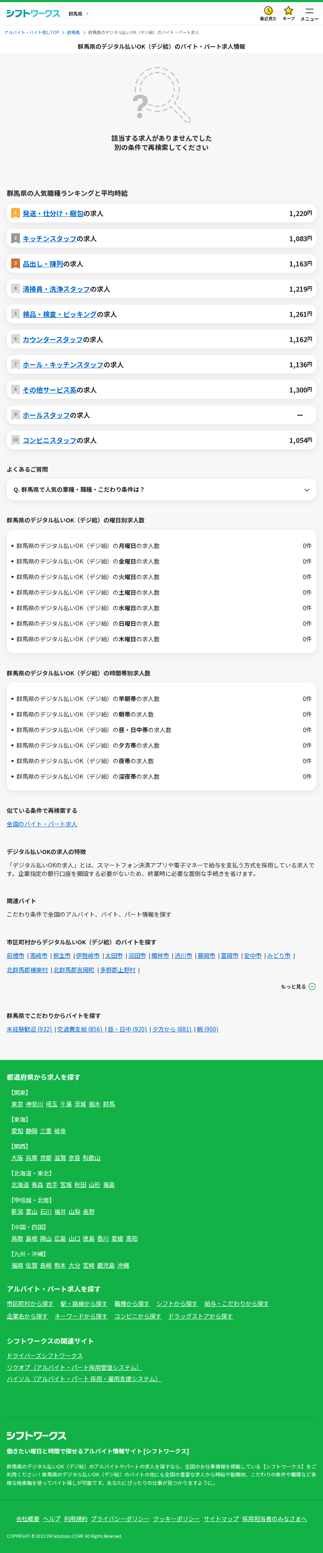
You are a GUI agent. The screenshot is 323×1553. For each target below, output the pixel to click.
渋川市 (183, 955)
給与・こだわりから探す (236, 1303)
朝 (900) (207, 1029)
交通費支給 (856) (80, 1029)
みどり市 (279, 955)
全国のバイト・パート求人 (42, 824)
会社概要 (28, 1518)
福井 (60, 1211)
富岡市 (229, 955)
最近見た (268, 18)
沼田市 (137, 955)
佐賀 (31, 1265)
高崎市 (39, 955)
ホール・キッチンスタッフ (63, 364)
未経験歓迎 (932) (30, 1029)
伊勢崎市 (88, 955)
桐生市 (62, 955)
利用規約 (75, 1518)
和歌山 (92, 1157)
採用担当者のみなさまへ (274, 1518)
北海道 (20, 1184)
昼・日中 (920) (128, 1029)
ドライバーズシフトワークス (45, 1355)
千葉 (66, 1103)
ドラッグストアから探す (200, 1316)
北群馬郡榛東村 (27, 969)
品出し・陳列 (43, 263)
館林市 (160, 955)
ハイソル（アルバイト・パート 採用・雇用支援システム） (84, 1378)
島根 (31, 1238)
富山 (31, 1211)
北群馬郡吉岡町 (74, 969)
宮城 (66, 1184)
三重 (46, 1130)
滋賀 (60, 1157)
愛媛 (117, 1238)
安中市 (253, 955)
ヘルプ (52, 1518)
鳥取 (17, 1238)
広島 (60, 1238)
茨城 (80, 1103)
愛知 (17, 1130)
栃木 (95, 1103)
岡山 (46, 1238)
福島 (109, 1184)
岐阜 (60, 1130)
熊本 (60, 1265)
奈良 (74, 1157)
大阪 (17, 1157)
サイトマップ (221, 1518)
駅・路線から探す (84, 1303)
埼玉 (52, 1103)
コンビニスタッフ (50, 440)
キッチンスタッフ (50, 238)
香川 (103, 1238)
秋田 (80, 1184)
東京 (17, 1103)
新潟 (17, 1211)
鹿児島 (106, 1265)
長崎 (46, 1265)
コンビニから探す (138, 1316)
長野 (89, 1211)
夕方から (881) (172, 1029)
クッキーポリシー (176, 1518)
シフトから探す (177, 1303)
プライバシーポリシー (120, 1518)
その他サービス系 (50, 390)
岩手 (52, 1184)
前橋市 (15, 955)
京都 (46, 1157)
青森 (37, 1184)
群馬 (109, 1103)
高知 (132, 1238)
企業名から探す (27, 1316)
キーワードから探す (81, 1316)
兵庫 (31, 1157)
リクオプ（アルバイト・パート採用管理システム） (74, 1367)
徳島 (89, 1238)
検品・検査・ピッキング (60, 314)
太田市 (114, 955)
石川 (46, 1211)
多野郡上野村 (117, 969)
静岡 (31, 1130)
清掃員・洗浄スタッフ (56, 289)
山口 (74, 1238)
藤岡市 (206, 955)
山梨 (74, 1211)
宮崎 (89, 1265)
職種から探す (132, 1303)
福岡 (17, 1265)
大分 (74, 1265)
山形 (95, 1184)
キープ (289, 18)
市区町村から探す (30, 1303)
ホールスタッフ (46, 415)
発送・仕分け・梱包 (53, 213)
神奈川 (34, 1103)
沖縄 (123, 1265)
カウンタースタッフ (53, 339)
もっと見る (293, 986)
